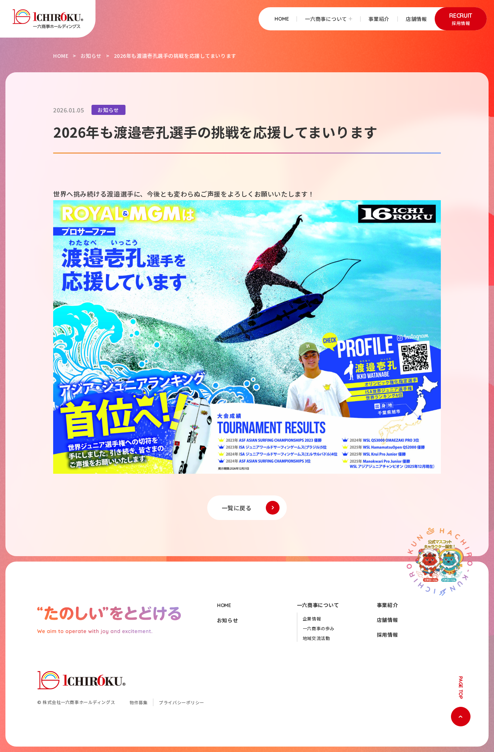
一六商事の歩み (319, 628)
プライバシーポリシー (181, 702)
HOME (281, 19)
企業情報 (312, 618)
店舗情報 (416, 18)
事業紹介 (379, 18)
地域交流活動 (316, 638)
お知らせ (91, 55)
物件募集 (138, 702)
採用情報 (387, 634)
